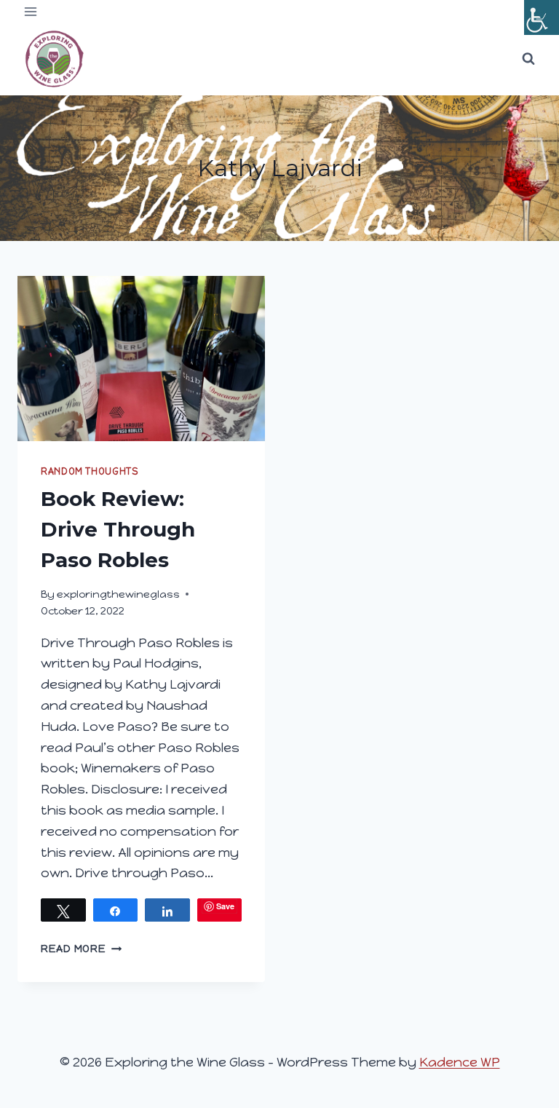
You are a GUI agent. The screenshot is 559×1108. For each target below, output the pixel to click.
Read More (81, 948)
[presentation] (141, 358)
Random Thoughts (89, 471)
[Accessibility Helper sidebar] (541, 17)
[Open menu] (30, 11)
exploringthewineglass (118, 594)
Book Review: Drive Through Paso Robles (118, 529)
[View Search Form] (528, 59)
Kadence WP (459, 1062)
